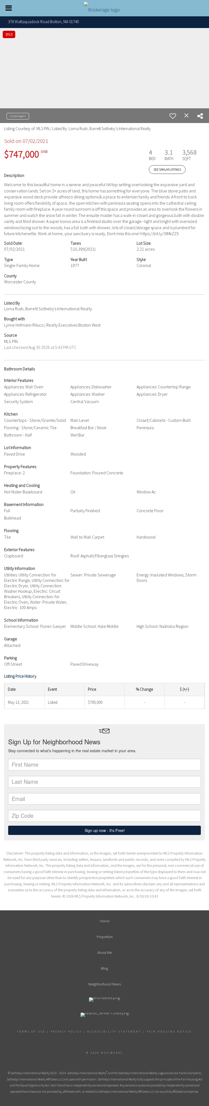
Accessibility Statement (114, 1031)
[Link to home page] (104, 8)
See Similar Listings (167, 169)
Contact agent (18, 116)
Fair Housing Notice (169, 1031)
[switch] (173, 116)
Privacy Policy (66, 1031)
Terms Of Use (31, 1031)
